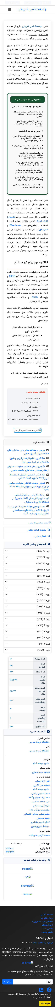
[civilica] (27, 894)
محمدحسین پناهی (40, 793)
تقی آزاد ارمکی (42, 781)
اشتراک (7, 981)
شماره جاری (41, 536)
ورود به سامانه (32, 2)
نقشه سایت (47, 932)
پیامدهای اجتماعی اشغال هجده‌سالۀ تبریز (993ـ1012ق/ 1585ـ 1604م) (29, 476)
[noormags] (27, 886)
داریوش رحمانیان (41, 806)
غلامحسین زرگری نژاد (39, 810)
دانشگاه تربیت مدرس (39, 742)
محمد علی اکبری (42, 785)
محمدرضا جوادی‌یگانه (39, 797)
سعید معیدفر (43, 818)
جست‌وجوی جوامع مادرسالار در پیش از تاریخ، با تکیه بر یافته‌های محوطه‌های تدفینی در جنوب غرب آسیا (28, 510)
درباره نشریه (47, 918)
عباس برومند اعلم (41, 763)
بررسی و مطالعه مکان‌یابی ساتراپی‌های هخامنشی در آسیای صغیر (28, 451)
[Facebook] (49, 991)
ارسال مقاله (47, 925)
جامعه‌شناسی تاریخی (32, 9)
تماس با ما (47, 928)
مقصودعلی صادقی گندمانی (36, 814)
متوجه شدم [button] (45, 1003)
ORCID (12, 276)
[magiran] (27, 869)
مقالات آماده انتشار (37, 530)
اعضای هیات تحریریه (42, 921)
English (43, 2)
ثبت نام (11, 2)
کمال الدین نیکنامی (40, 822)
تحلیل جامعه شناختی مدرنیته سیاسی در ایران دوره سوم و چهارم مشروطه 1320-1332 (29, 486)
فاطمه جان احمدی (41, 772)
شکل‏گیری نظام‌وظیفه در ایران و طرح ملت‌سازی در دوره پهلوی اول (29, 460)
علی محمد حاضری (41, 801)
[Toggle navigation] (9, 10)
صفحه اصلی (47, 914)
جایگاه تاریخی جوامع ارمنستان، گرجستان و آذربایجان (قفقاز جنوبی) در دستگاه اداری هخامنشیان (30, 498)
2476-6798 (10, 852)
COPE (15, 208)
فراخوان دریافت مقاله (42, 943)
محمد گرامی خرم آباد (39, 835)
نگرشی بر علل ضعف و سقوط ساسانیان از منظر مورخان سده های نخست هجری (28, 468)
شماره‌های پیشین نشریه (34, 544)
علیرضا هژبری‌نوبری (40, 826)
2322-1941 (9, 848)
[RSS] (41, 991)
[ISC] (27, 877)
